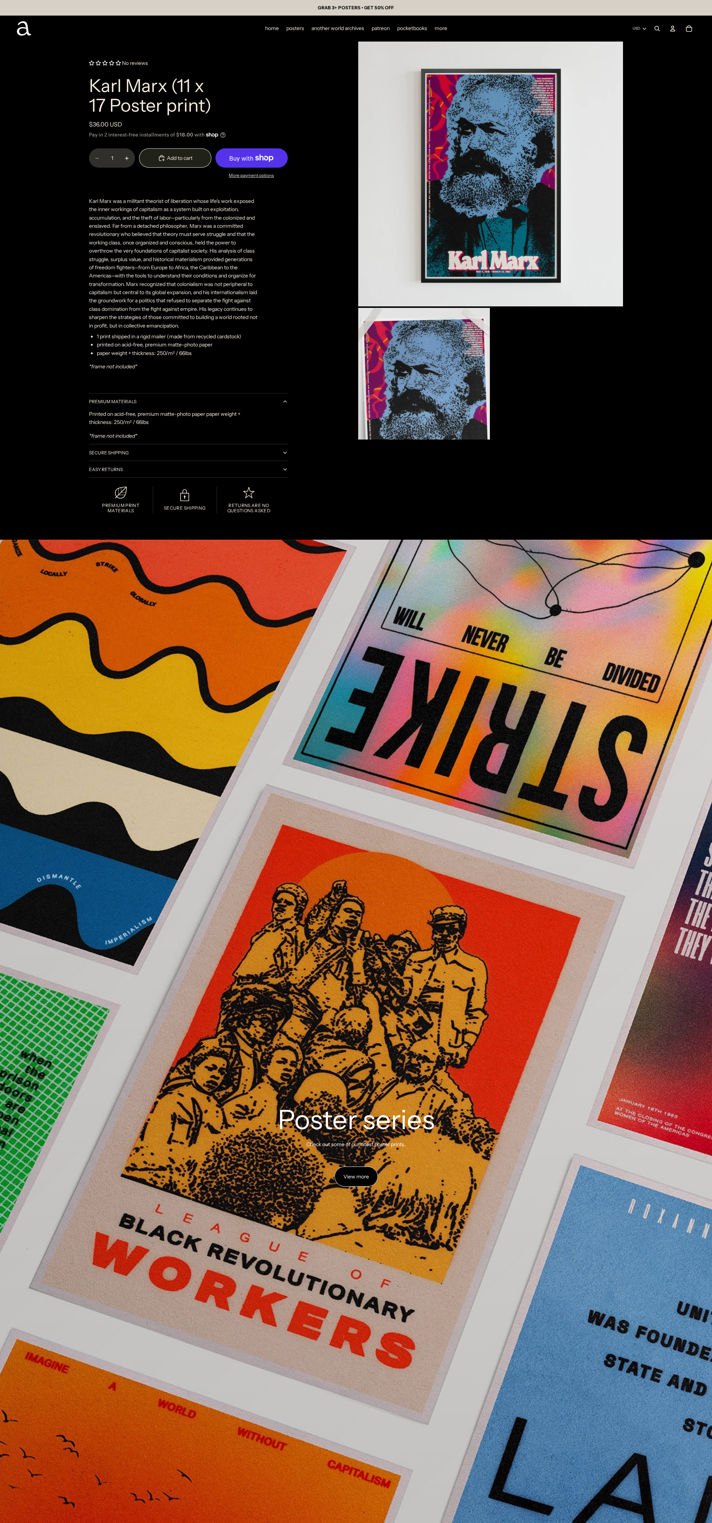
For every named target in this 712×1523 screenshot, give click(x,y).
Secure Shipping (109, 452)
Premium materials (112, 401)
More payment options (251, 175)
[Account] (673, 28)
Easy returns (106, 469)
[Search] (657, 28)
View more (356, 1176)
